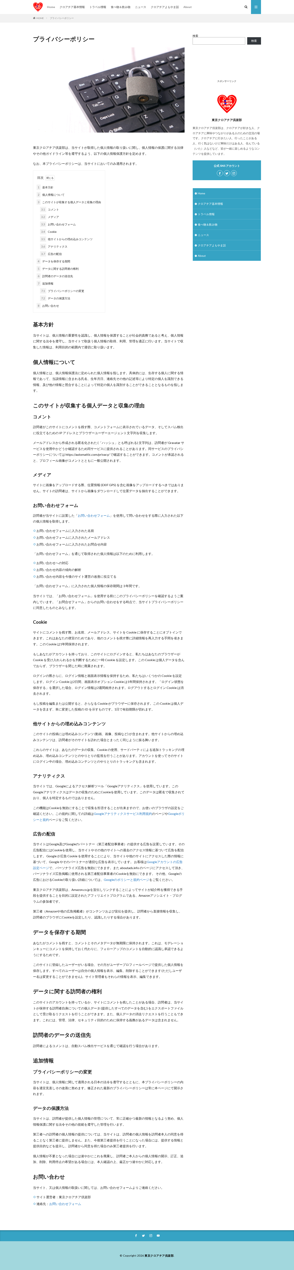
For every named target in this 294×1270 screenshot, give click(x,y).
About (187, 7)
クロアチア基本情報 (72, 7)
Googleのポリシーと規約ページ (126, 879)
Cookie (49, 231)
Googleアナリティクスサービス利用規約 (123, 813)
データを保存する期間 (54, 261)
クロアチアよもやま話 (165, 7)
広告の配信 (51, 254)
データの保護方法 (55, 298)
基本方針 (45, 187)
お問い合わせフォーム (58, 224)
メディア (50, 217)
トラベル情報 (97, 7)
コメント (50, 209)
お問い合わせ (48, 305)
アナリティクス (54, 246)
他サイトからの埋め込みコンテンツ (67, 239)
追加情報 (45, 283)
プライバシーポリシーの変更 (62, 291)
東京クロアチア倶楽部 (159, 1255)
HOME (40, 18)
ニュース (140, 7)
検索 (195, 35)
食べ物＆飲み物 (120, 7)
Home (51, 7)
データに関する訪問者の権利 (58, 268)
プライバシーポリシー (62, 18)
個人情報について (51, 194)
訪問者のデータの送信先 (55, 276)
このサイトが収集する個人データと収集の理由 (69, 202)
